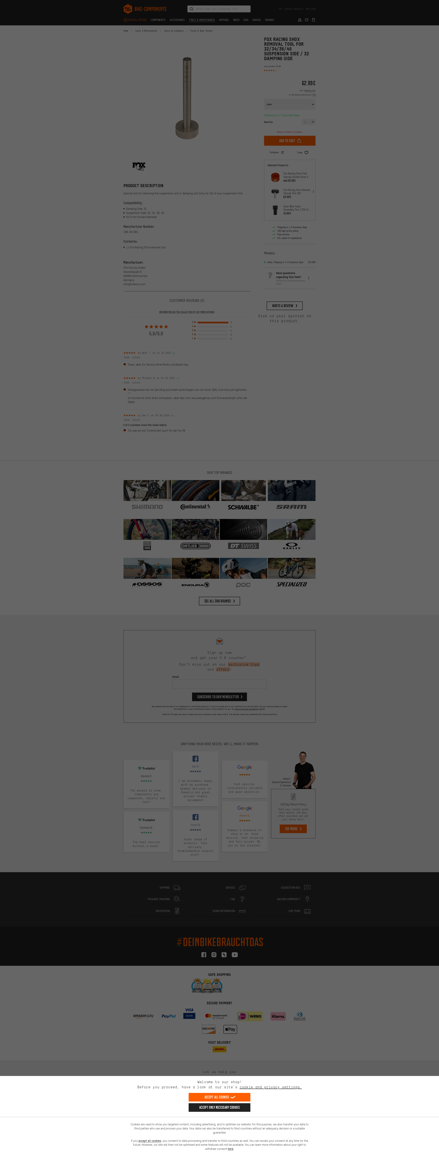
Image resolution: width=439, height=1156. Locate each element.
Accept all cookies (217, 1097)
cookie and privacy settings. (271, 1087)
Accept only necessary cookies (219, 1107)
